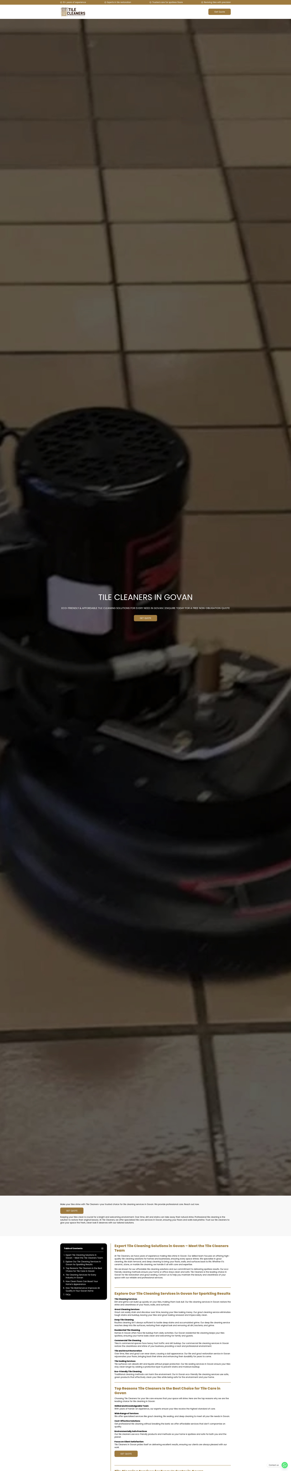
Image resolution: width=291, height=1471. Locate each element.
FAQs (68, 1294)
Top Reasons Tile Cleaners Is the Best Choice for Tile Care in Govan (84, 1269)
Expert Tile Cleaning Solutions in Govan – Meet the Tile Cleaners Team (84, 1256)
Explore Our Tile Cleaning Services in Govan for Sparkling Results (83, 1263)
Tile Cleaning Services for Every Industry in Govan (81, 1276)
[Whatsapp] (285, 1465)
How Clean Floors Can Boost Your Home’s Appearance (82, 1283)
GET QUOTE (145, 618)
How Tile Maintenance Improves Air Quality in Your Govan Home (83, 1289)
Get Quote (219, 11)
